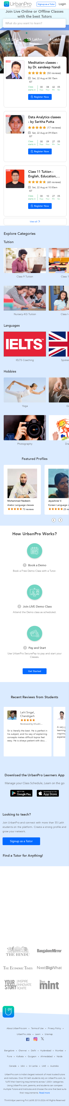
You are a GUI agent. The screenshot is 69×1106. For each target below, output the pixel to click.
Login (62, 4)
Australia (54, 1066)
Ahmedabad (46, 1056)
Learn (38, 1034)
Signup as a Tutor (46, 4)
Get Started (34, 671)
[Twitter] (42, 1039)
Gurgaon (32, 1056)
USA (23, 1066)
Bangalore (9, 1050)
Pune (9, 1056)
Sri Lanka (33, 1066)
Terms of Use (37, 1028)
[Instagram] (35, 1040)
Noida (60, 1056)
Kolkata (20, 1056)
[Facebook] (28, 1040)
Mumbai (59, 1050)
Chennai (23, 1050)
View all (34, 221)
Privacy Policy (54, 1028)
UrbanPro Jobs (24, 1034)
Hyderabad (45, 1050)
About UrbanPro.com (17, 1028)
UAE (44, 1066)
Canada (12, 1066)
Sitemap (49, 1034)
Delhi (33, 1050)
